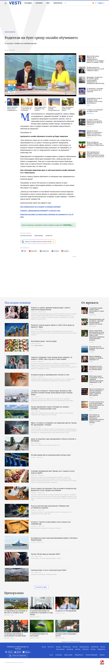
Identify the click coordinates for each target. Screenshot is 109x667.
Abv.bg (44, 647)
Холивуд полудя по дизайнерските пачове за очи (50, 375)
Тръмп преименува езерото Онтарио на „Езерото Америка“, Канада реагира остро (50, 408)
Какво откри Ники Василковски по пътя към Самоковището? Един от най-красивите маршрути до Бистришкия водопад (96, 335)
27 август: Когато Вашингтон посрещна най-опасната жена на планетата (94, 122)
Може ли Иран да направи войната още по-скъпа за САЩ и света (95, 143)
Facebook (56, 251)
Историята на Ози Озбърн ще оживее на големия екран (95, 367)
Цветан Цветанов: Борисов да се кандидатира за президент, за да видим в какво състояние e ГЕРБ (95, 59)
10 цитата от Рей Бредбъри (65, 611)
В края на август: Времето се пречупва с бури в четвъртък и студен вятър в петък (94, 133)
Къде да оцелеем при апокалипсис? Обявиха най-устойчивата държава (50, 507)
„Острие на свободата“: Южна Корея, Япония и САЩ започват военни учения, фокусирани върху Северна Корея (51, 393)
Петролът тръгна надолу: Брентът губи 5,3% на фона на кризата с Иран (52, 326)
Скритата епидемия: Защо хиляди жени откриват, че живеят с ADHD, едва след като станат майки (51, 358)
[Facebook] (105, 657)
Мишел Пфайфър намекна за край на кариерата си (96, 358)
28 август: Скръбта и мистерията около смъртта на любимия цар (51, 523)
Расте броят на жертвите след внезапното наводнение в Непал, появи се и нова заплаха (96, 418)
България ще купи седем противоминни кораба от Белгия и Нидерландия (54, 539)
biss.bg (88, 105)
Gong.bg (58, 647)
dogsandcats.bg (90, 113)
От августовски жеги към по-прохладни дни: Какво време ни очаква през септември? (96, 405)
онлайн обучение (26, 235)
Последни (28, 3)
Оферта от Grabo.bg (36, 343)
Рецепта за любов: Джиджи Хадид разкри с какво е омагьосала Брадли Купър (51, 309)
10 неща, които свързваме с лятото (66, 635)
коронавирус (39, 235)
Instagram (66, 251)
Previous (5, 105)
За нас (51, 655)
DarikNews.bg (67, 647)
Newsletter (34, 251)
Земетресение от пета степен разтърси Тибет (49, 570)
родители (49, 235)
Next (75, 105)
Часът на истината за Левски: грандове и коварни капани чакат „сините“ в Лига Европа (96, 392)
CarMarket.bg (94, 647)
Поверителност (79, 655)
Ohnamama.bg (60, 649)
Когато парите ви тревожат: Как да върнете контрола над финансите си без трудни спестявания (53, 489)
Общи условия (68, 655)
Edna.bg (93, 649)
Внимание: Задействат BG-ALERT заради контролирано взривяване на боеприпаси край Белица (95, 80)
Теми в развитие (10, 32)
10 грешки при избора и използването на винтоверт (15, 635)
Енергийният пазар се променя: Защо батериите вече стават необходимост (95, 100)
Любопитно (57, 3)
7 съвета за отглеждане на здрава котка (95, 110)
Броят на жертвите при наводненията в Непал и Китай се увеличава (53, 440)
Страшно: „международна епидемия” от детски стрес (40, 211)
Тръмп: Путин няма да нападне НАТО (45, 554)
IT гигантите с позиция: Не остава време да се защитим (95, 90)
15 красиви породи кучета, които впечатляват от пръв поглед (96, 310)
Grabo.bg (77, 649)
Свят (48, 3)
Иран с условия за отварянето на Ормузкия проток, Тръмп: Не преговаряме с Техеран (54, 424)
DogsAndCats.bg (84, 647)
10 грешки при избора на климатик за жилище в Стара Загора (41, 612)
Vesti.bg (15, 2)
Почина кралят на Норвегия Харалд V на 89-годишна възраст (95, 68)
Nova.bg (75, 647)
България (39, 3)
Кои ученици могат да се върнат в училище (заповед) (40, 207)
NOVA (64, 116)
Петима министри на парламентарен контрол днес (51, 455)
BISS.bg (102, 647)
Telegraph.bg (101, 649)
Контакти (102, 655)
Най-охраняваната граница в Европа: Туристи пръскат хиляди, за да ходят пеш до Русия (95, 154)
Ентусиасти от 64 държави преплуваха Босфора (96, 348)
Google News (45, 251)
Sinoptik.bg (70, 649)
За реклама (58, 655)
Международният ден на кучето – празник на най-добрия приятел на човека (96, 321)
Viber (24, 251)
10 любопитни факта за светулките (39, 635)
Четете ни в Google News (19, 655)
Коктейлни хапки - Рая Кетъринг (44, 341)
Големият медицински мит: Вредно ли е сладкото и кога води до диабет (53, 472)
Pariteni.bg (85, 649)
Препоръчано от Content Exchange (70, 641)
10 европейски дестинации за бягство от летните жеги (15, 612)
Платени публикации (91, 655)
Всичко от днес (41, 587)
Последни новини (18, 302)
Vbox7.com (51, 647)
